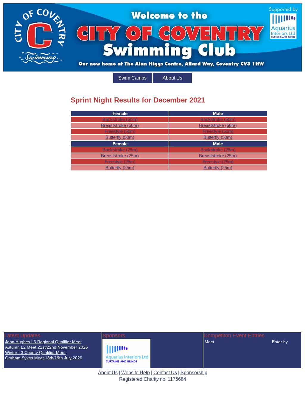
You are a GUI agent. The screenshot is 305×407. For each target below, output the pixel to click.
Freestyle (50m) (120, 131)
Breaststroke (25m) (120, 155)
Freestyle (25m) (120, 161)
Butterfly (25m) (119, 167)
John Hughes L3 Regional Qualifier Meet (43, 341)
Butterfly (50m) (119, 137)
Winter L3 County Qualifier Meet (35, 352)
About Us (172, 77)
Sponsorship (193, 372)
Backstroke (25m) (120, 149)
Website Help (135, 372)
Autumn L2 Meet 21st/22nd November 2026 (46, 347)
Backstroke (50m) (120, 119)
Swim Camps (132, 77)
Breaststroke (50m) (120, 125)
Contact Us (165, 372)
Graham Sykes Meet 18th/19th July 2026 (43, 357)
